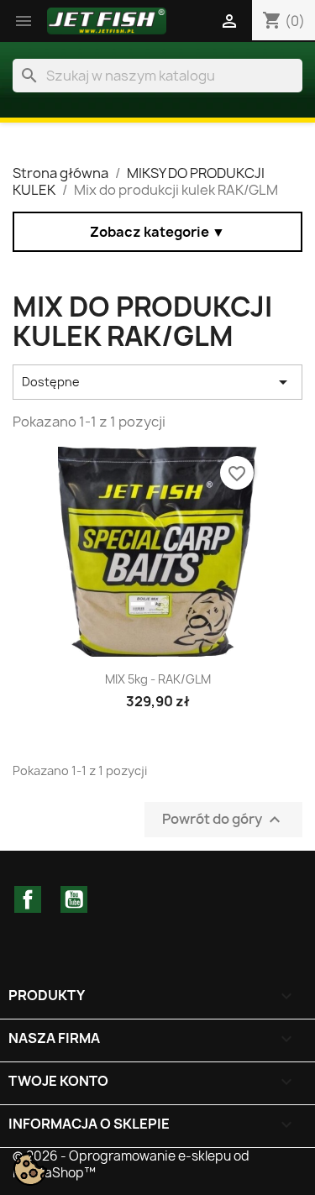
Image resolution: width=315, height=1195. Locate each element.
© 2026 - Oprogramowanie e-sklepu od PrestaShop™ (131, 1164)
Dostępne (157, 382)
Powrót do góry (223, 819)
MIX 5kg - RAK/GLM (158, 679)
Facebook (27, 899)
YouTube (73, 899)
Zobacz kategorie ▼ (157, 232)
